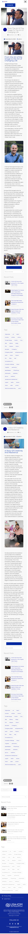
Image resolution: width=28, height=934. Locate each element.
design (16, 343)
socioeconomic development (11, 379)
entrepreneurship (19, 352)
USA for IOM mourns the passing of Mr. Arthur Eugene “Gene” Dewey (17, 283)
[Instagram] (10, 923)
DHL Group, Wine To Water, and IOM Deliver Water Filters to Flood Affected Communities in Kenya (17, 321)
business (7, 337)
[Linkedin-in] (18, 923)
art (13, 334)
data (6, 343)
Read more (8, 404)
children (13, 337)
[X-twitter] (15, 923)
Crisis (21, 340)
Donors (17, 346)
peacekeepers (8, 370)
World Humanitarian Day (10, 388)
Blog (20, 34)
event (6, 355)
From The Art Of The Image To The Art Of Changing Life (16, 30)
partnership (14, 367)
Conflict (16, 340)
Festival (17, 355)
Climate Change (8, 340)
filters (10, 358)
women (17, 385)
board (17, 334)
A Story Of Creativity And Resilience (15, 429)
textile (12, 382)
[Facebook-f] (12, 923)
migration (7, 367)
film (6, 358)
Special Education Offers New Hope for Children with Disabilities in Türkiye (17, 311)
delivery (11, 343)
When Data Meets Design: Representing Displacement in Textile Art (17, 302)
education (7, 349)
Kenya (18, 364)
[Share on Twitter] (12, 407)
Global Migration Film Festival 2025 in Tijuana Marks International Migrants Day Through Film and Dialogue (17, 293)
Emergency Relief (9, 352)
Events (11, 355)
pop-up (6, 376)
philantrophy (7, 373)
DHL (6, 346)
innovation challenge (9, 364)
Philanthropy (16, 370)
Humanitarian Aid (8, 361)
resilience (13, 376)
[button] (25, 1)
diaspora (11, 346)
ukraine (17, 382)
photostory (15, 373)
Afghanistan (7, 334)
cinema (19, 337)
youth (19, 388)
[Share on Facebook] (10, 407)
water (11, 385)
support (6, 382)
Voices (6, 385)
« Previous (5, 789)
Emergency (14, 349)
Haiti (15, 358)
